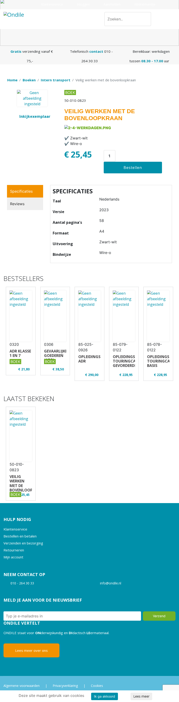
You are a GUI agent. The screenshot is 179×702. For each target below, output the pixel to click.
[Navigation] (174, 19)
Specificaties (21, 191)
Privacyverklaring (65, 685)
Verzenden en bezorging (23, 543)
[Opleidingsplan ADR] (89, 316)
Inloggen (83, 4)
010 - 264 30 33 (22, 583)
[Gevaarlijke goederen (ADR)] (55, 316)
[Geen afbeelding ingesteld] (32, 98)
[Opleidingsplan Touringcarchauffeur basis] (158, 316)
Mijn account (13, 557)
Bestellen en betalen (20, 536)
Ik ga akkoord (104, 696)
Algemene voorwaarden (21, 685)
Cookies (97, 685)
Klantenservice (51, 4)
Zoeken (145, 19)
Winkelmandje (144, 4)
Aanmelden (111, 4)
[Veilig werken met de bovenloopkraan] (21, 435)
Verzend (159, 616)
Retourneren (13, 550)
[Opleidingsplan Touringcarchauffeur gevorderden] (124, 316)
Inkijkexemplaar (34, 116)
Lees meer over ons (31, 650)
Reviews (17, 203)
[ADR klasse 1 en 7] (21, 316)
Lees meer (141, 696)
